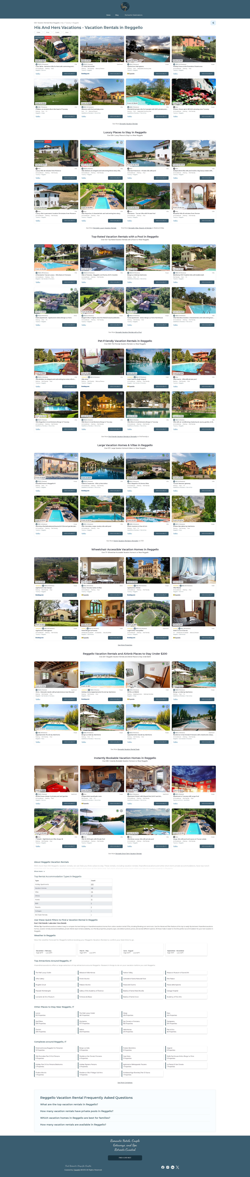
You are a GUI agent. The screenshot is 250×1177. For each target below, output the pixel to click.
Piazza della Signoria (174, 985)
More (66, 32)
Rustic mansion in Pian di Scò (137, 526)
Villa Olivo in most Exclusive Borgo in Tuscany (142, 422)
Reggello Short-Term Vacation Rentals (128, 854)
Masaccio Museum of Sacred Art (178, 973)
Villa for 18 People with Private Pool (93, 839)
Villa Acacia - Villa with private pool (185, 379)
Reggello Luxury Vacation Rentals (104, 228)
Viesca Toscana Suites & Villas (92, 587)
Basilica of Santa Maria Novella (133, 991)
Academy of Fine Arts (174, 997)
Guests (57, 32)
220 (92, 884)
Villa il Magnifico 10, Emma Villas (138, 483)
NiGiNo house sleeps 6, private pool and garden (52, 796)
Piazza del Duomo (129, 985)
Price (47, 32)
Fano (180, 530)
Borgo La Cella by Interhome (137, 275)
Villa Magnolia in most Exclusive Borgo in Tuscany (52, 422)
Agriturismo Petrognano (135, 66)
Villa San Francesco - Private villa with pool (141, 170)
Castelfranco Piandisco (87, 113)
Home (108, 15)
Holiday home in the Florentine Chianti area (187, 66)
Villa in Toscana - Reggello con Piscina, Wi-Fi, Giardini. (100, 275)
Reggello (38, 70)
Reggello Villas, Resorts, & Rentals (140, 228)
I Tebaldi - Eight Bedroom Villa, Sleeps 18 (49, 839)
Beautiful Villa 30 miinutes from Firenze (186, 213)
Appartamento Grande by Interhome (139, 735)
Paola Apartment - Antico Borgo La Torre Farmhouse (145, 317)
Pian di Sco (97, 113)
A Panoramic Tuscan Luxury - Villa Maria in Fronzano (53, 275)
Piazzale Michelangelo (43, 991)
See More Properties (125, 645)
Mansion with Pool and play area (92, 109)
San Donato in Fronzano (48, 279)
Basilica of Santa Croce (131, 997)
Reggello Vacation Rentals (129, 124)
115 (92, 892)
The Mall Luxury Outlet (43, 973)
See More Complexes (125, 1083)
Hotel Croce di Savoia (180, 630)
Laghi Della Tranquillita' (135, 630)
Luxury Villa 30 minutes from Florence (48, 170)
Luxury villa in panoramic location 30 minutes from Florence (56, 213)
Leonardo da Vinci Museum (45, 997)
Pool (36, 923)
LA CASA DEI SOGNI (88, 66)
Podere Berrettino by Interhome (184, 526)
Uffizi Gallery (40, 979)
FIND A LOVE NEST (125, 1158)
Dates (38, 32)
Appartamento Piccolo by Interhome (48, 735)
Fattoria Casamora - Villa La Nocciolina (94, 483)
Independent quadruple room (92, 796)
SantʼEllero (186, 800)
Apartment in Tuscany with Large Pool (186, 796)
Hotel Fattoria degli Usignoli (136, 379)
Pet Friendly (43, 923)
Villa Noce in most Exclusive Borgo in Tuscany (97, 422)
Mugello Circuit (41, 985)
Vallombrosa (90, 634)
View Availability (69, 73)
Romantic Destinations (133, 15)
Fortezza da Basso (85, 997)
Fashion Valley (128, 973)
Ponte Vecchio (84, 979)
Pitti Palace (171, 979)
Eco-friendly (62, 923)
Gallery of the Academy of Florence (91, 991)
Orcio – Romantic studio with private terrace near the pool (55, 692)
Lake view (52, 923)
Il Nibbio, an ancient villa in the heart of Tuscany (52, 109)
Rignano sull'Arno (178, 800)
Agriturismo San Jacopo (44, 587)
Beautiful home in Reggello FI (45, 483)
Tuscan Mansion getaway (182, 483)
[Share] (213, 23)
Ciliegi (43, 113)
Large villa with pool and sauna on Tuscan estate (189, 839)
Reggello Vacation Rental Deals (128, 749)
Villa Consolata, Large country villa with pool (96, 526)
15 (91, 900)
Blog (116, 15)
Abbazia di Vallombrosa (87, 973)
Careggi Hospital (172, 991)
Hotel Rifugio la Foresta (89, 630)
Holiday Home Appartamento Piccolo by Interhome (99, 692)
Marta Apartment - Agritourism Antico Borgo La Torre (54, 317)
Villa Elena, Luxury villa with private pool (140, 839)
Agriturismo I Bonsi (133, 587)
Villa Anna (85, 379)
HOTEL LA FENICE (133, 692)
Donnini (44, 70)
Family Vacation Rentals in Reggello (126, 541)
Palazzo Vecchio (85, 985)
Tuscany (84, 70)
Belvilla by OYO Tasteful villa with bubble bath (188, 275)
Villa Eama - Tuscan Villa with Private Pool (141, 213)
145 (92, 888)
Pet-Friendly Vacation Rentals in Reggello (122, 436)
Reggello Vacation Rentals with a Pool (129, 332)
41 (91, 896)
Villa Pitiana (177, 587)
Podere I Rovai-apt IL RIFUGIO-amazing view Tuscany (191, 109)
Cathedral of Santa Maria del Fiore (134, 979)
